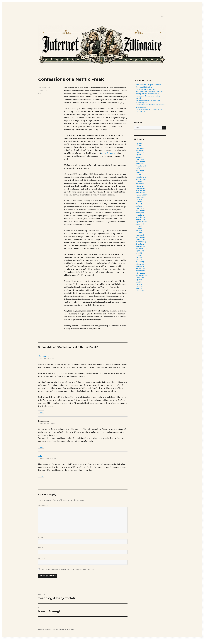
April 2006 (139, 233)
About (163, 16)
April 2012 (139, 168)
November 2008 (141, 179)
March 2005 (140, 262)
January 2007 (140, 213)
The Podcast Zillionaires (144, 87)
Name (40, 537)
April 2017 (139, 146)
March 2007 (140, 208)
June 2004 (139, 282)
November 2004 (141, 271)
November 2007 (141, 190)
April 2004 (139, 286)
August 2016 (140, 153)
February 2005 (140, 264)
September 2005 (141, 248)
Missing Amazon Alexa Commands (147, 94)
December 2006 (141, 215)
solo (40, 456)
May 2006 (139, 231)
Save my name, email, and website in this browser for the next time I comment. (67, 569)
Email (40, 548)
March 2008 (140, 184)
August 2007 (140, 197)
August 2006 (140, 224)
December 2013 (141, 166)
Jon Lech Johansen (109, 153)
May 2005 (139, 257)
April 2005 (139, 260)
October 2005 (140, 246)
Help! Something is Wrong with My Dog (149, 91)
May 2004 (139, 284)
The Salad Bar (140, 112)
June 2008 (139, 182)
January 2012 (140, 173)
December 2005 (141, 242)
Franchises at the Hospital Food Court (148, 85)
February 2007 (140, 211)
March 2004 (140, 289)
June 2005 (139, 255)
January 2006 (140, 240)
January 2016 (140, 164)
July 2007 (139, 199)
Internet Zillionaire (44, 630)
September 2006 (141, 222)
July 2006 (139, 226)
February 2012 (140, 170)
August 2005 (140, 251)
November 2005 (141, 244)
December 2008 (141, 177)
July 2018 (139, 144)
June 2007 (139, 202)
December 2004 (141, 269)
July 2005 (139, 253)
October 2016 (140, 148)
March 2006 (140, 235)
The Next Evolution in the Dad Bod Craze (149, 109)
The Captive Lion (44, 87)
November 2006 (141, 217)
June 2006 (139, 228)
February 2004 (140, 291)
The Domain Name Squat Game (146, 89)
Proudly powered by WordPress (63, 630)
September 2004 (141, 275)
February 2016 (140, 161)
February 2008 (140, 186)
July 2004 (139, 280)
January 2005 (140, 266)
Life (39, 93)
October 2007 (140, 193)
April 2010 (139, 175)
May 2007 (139, 204)
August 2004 (140, 277)
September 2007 (141, 195)
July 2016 (139, 155)
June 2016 (139, 157)
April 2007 (139, 206)
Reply (41, 412)
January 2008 (140, 188)
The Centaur (43, 356)
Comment (43, 505)
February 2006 (140, 237)
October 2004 (140, 273)
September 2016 (141, 150)
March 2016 (140, 159)
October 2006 (140, 219)
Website (41, 558)
